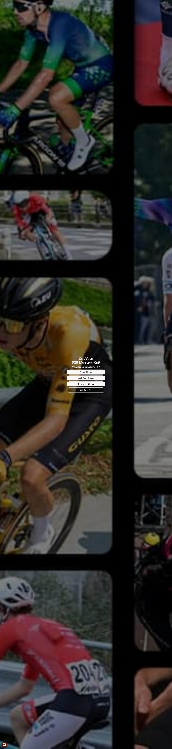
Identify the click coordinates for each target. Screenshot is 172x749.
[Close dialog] (169, 2)
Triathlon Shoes (86, 384)
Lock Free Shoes (86, 378)
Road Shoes (86, 372)
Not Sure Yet (86, 390)
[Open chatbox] (4, 745)
